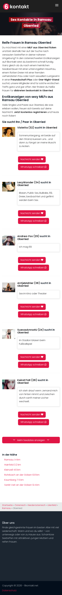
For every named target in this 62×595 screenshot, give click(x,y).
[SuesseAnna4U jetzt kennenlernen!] (8, 334)
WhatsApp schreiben (32, 167)
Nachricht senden (30, 159)
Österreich (20, 505)
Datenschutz (9, 590)
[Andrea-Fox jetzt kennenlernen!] (8, 240)
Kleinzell (12, 469)
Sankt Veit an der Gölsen (22, 485)
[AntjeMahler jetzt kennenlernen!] (8, 287)
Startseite (7, 505)
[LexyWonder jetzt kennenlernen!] (8, 187)
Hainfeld (12, 464)
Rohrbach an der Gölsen (22, 474)
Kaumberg (14, 480)
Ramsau (12, 459)
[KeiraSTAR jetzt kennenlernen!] (8, 384)
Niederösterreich (37, 505)
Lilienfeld (52, 505)
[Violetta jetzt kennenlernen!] (8, 132)
